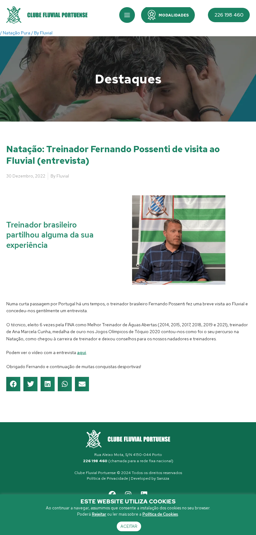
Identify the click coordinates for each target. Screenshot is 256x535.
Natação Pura (16, 33)
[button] (127, 15)
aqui (81, 352)
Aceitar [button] (129, 526)
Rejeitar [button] (99, 514)
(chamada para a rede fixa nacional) (128, 460)
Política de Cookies (160, 514)
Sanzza (163, 478)
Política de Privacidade (107, 478)
